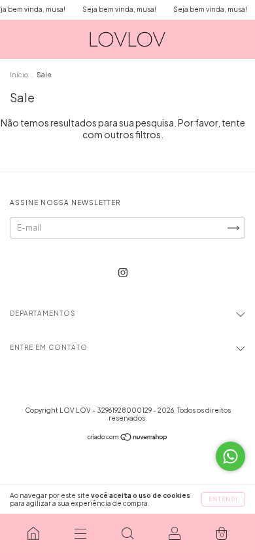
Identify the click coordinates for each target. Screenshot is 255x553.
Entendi (223, 499)
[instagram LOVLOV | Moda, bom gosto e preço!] (123, 272)
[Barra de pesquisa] (127, 533)
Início (19, 75)
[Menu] (80, 533)
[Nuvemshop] (128, 439)
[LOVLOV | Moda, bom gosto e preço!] (33, 533)
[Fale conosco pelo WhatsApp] (230, 456)
